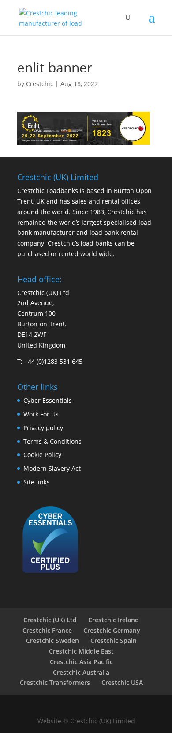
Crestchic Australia (81, 672)
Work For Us (41, 414)
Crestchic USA (122, 682)
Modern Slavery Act (52, 468)
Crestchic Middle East (81, 651)
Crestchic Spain (113, 640)
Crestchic (39, 83)
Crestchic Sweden (52, 640)
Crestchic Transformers (55, 682)
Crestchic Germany (111, 630)
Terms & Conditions (52, 441)
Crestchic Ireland (113, 620)
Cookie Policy (42, 454)
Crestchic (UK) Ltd (50, 620)
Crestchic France (47, 630)
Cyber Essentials (47, 400)
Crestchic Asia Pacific (81, 661)
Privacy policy (43, 427)
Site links (36, 482)
